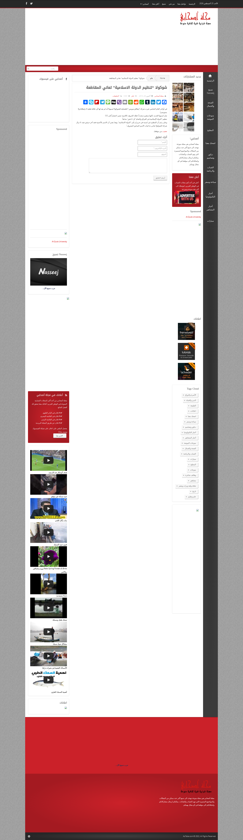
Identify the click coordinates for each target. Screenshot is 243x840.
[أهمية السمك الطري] (48, 680)
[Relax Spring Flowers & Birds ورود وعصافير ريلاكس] (48, 556)
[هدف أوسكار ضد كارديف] (48, 460)
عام (151, 78)
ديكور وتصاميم (190, 427)
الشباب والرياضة (189, 453)
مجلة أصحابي (159, 96)
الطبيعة (193, 405)
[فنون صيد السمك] (48, 532)
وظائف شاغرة (190, 475)
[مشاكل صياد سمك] (48, 632)
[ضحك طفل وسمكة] (48, 608)
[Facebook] (26, 3)
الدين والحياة (191, 400)
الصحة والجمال (190, 448)
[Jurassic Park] (48, 584)
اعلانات (193, 411)
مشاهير (193, 480)
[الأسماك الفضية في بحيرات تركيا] (48, 656)
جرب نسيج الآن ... (121, 765)
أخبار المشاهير (190, 437)
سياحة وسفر (191, 421)
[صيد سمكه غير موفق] (48, 484)
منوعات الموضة (190, 443)
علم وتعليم (192, 496)
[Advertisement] (80, 38)
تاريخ (194, 491)
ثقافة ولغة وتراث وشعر (187, 486)
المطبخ (193, 464)
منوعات (193, 470)
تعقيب (164, 131)
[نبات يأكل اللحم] (48, 508)
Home (162, 78)
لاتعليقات (115, 96)
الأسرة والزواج (190, 395)
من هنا (58, 435)
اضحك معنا (192, 416)
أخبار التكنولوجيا (190, 432)
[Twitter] (31, 3)
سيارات (193, 459)
